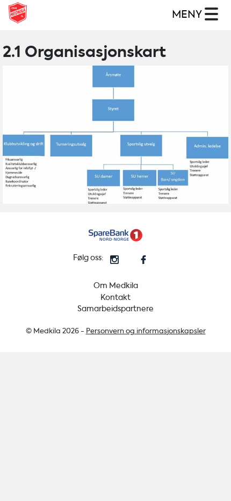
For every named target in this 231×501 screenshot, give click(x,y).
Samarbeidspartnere (115, 309)
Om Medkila (115, 286)
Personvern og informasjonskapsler (146, 330)
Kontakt (115, 297)
